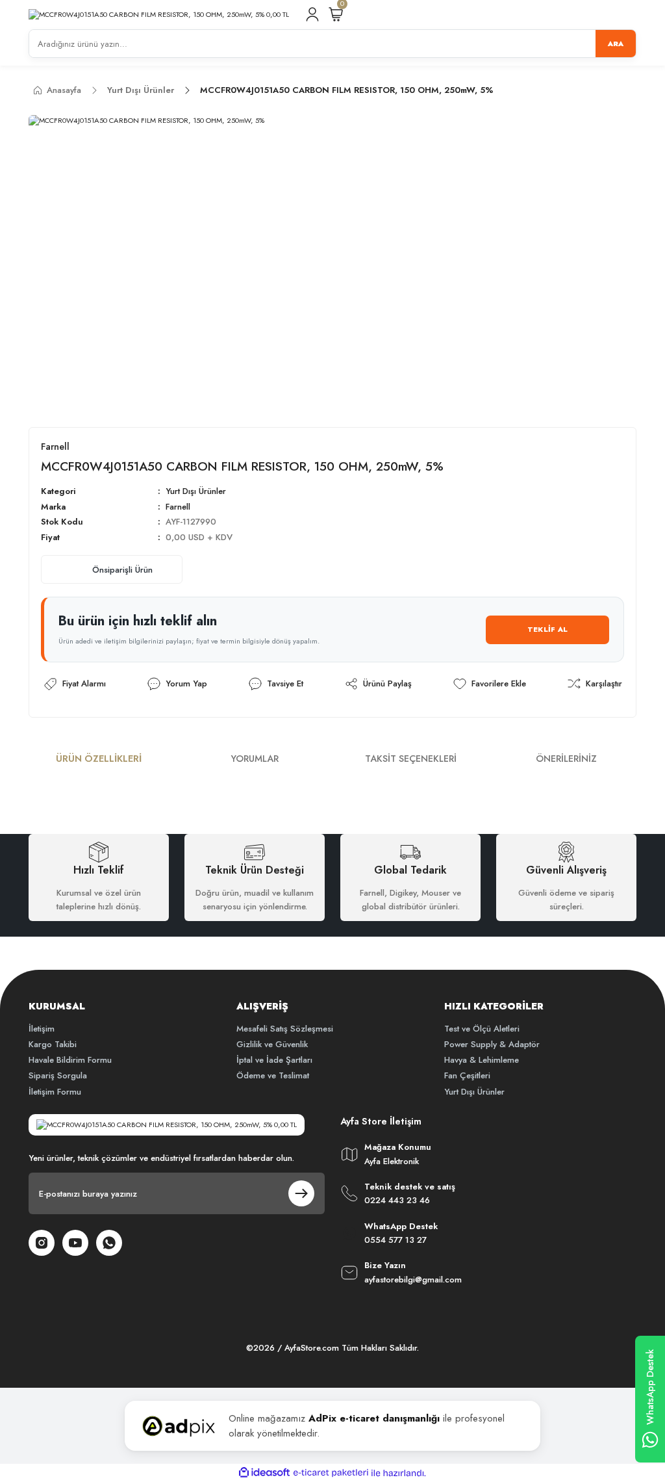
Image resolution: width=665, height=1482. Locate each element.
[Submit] (301, 1193)
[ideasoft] (264, 1473)
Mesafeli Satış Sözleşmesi (284, 1028)
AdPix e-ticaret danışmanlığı (374, 1418)
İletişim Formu (55, 1092)
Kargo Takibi (53, 1044)
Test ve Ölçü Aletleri (482, 1028)
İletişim (42, 1028)
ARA (615, 43)
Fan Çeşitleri (467, 1075)
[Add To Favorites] (489, 684)
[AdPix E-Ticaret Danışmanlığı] (178, 1426)
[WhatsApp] (109, 1243)
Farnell (178, 506)
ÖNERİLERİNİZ (566, 758)
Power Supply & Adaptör (492, 1044)
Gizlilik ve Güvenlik (272, 1044)
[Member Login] (312, 14)
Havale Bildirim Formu (70, 1060)
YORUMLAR (255, 758)
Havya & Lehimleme (481, 1060)
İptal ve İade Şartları (274, 1060)
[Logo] (159, 14)
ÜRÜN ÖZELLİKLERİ (99, 758)
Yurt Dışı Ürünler (196, 491)
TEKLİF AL (547, 629)
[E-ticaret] (331, 1473)
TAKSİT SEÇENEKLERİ (411, 758)
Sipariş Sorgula (58, 1075)
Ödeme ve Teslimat (272, 1075)
